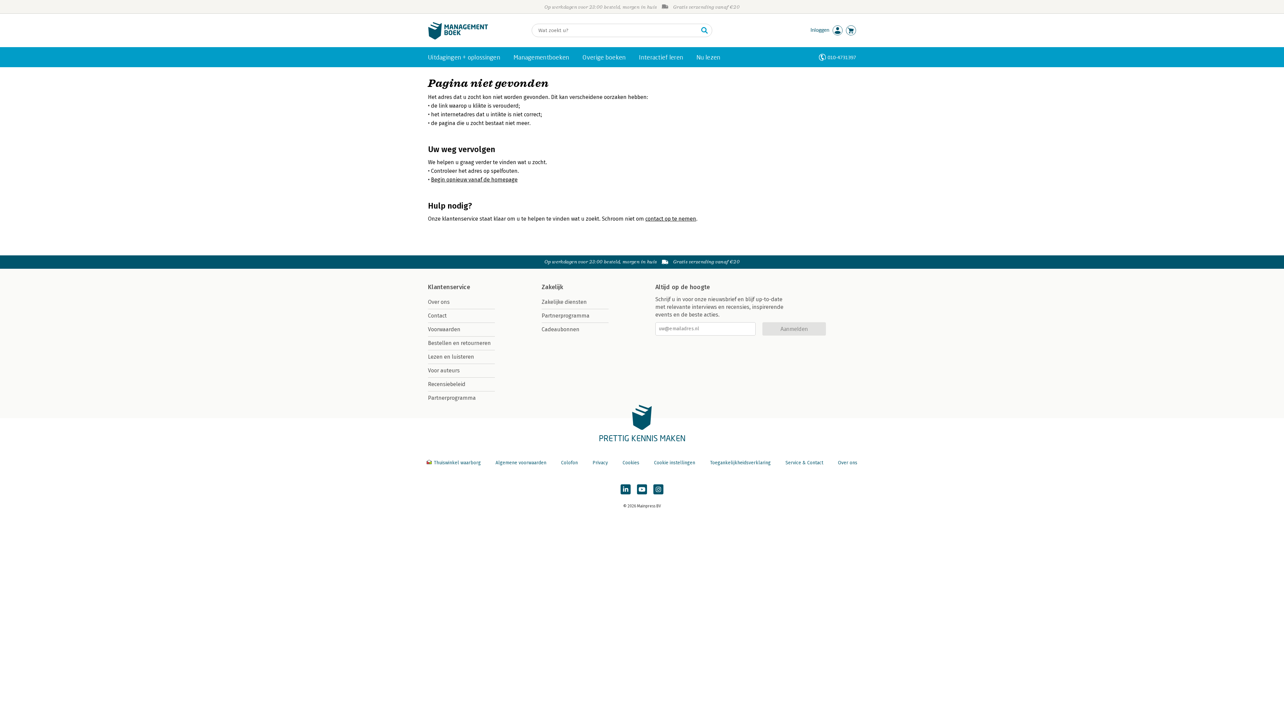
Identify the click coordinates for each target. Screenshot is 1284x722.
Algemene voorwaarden (521, 463)
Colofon (569, 463)
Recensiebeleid (446, 384)
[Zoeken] (704, 30)
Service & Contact (804, 463)
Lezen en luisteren (451, 357)
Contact (437, 316)
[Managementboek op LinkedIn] (626, 489)
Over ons (439, 302)
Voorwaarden (444, 329)
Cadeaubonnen (560, 329)
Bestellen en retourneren (459, 343)
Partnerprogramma (452, 398)
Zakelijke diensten (564, 302)
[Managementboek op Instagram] (658, 489)
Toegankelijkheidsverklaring (740, 463)
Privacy (600, 463)
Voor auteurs (444, 370)
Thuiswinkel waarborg (457, 463)
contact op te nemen (670, 219)
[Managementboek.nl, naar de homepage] (458, 38)
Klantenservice (449, 287)
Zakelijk (552, 287)
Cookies (631, 463)
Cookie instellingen (674, 463)
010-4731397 (842, 57)
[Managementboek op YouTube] (642, 489)
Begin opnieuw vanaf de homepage (474, 179)
